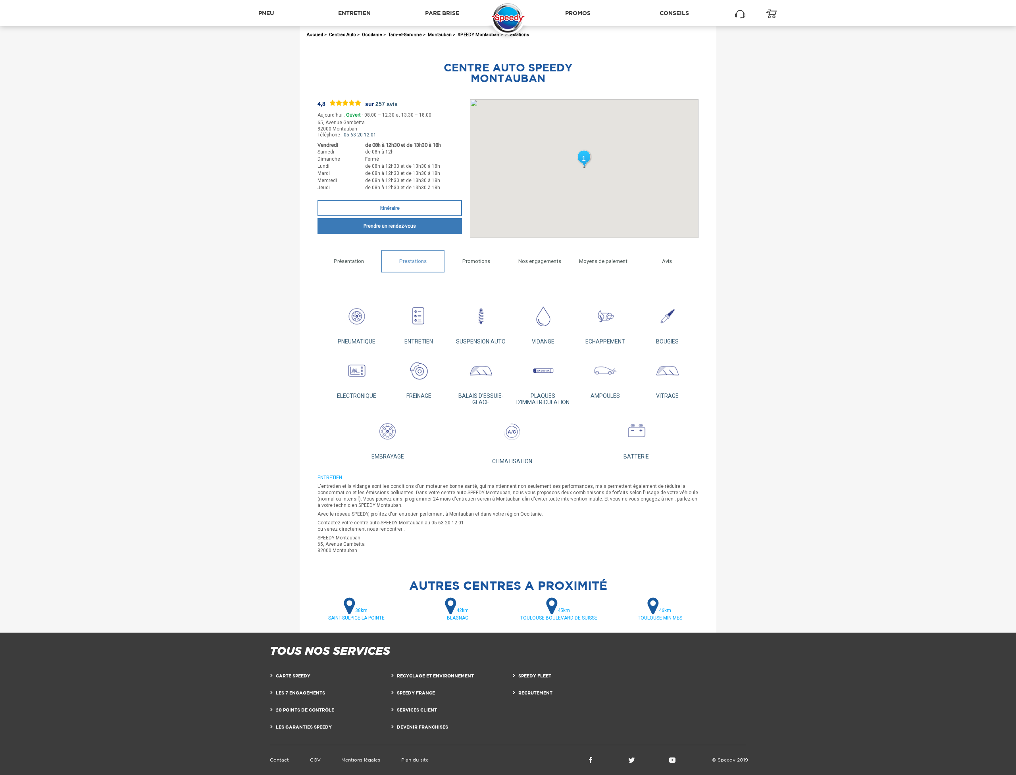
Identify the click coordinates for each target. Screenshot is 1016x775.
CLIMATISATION (512, 461)
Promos (578, 13)
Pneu (266, 13)
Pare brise (442, 13)
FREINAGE (418, 396)
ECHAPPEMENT (605, 341)
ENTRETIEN (418, 341)
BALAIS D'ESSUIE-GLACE (481, 399)
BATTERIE (636, 456)
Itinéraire (390, 208)
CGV (315, 759)
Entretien (354, 13)
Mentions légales (360, 759)
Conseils (674, 13)
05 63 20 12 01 (360, 135)
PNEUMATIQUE (356, 341)
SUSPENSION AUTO (481, 341)
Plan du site (415, 759)
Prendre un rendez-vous (390, 226)
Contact (279, 759)
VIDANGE (543, 341)
